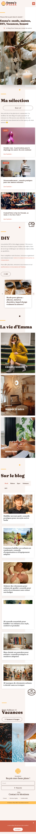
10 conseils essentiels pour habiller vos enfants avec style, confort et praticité (16, 623)
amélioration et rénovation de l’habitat (13, 267)
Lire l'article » (7, 154)
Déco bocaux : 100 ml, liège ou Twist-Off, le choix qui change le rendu (18, 299)
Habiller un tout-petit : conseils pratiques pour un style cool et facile (16, 518)
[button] (33, 3)
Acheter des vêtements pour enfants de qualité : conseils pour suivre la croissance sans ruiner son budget (17, 589)
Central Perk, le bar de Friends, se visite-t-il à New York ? (16, 214)
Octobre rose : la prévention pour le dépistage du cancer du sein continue (17, 149)
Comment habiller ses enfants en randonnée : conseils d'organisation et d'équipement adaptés (17, 551)
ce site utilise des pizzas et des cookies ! (18, 825)
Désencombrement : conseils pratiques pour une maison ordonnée (17, 181)
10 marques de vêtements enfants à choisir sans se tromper (17, 684)
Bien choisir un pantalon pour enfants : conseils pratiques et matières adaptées (16, 654)
